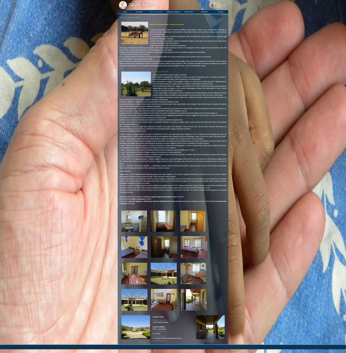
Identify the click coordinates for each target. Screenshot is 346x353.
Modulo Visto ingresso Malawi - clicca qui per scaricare (167, 24)
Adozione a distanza (173, 12)
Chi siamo (139, 12)
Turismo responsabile (156, 12)
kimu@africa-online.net (159, 331)
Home (125, 12)
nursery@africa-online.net (160, 340)
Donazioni (204, 12)
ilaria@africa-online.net (159, 336)
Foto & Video (189, 12)
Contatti (220, 12)
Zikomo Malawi (141, 4)
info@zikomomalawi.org (159, 320)
